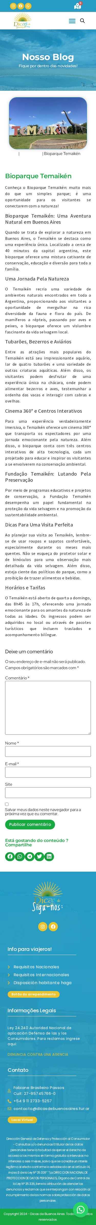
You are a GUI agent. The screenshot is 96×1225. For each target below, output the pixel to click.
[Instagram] (13, 6)
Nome (12, 743)
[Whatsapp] (28, 6)
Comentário (17, 678)
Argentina (30, 153)
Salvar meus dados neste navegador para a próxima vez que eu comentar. (43, 812)
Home (11, 153)
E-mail (12, 764)
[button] (72, 20)
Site (8, 784)
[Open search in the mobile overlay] (82, 20)
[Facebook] (20, 6)
